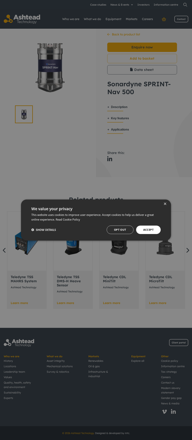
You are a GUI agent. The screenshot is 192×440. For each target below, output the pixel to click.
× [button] (165, 204)
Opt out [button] (120, 229)
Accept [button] (148, 229)
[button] (43, 230)
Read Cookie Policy (68, 219)
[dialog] (96, 220)
